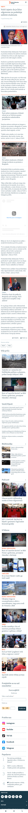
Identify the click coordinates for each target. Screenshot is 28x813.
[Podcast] (14, 811)
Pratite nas (22, 708)
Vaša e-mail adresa (8, 696)
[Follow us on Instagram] (13, 796)
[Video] (6, 811)
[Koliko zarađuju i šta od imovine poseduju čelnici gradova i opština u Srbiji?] (14, 616)
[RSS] (16, 796)
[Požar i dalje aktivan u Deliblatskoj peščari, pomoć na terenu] (6, 455)
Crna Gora (5, 573)
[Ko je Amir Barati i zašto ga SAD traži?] (14, 565)
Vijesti (3, 6)
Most (3, 649)
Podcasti (5, 480)
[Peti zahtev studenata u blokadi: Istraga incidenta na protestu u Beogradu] (14, 149)
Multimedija (7, 444)
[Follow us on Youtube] (9, 796)
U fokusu (5, 530)
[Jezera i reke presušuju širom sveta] (6, 449)
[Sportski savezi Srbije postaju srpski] (14, 664)
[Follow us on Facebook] (2, 796)
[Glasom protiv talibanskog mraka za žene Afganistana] (14, 489)
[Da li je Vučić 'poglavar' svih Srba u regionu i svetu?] (14, 641)
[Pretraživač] (22, 811)
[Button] (24, 22)
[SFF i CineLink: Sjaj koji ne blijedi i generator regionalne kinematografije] (14, 510)
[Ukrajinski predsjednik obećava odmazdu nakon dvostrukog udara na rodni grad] (6, 470)
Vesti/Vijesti (7, 404)
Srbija (4, 624)
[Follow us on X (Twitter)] (6, 796)
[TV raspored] (20, 796)
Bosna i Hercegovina (8, 548)
